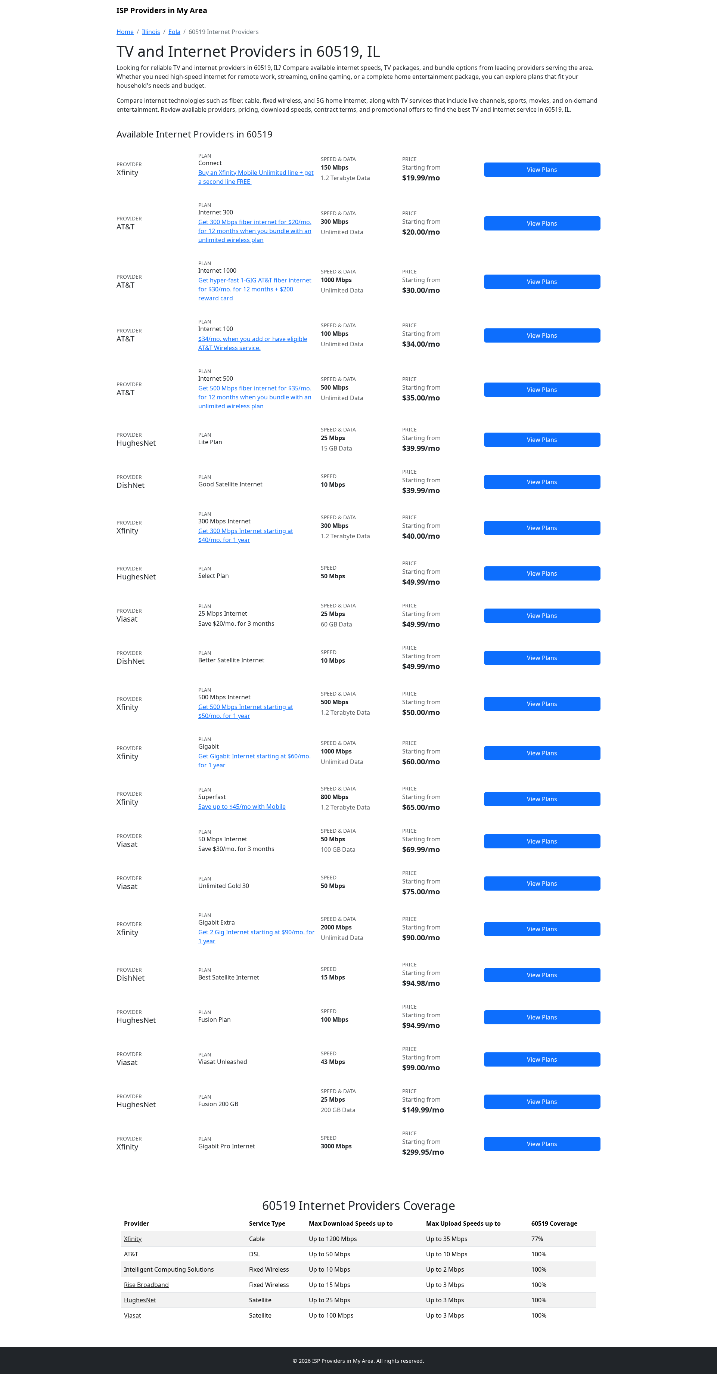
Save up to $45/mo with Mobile (242, 806)
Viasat (132, 1315)
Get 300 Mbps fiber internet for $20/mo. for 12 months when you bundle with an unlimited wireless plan (254, 231)
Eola (174, 32)
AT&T (131, 1254)
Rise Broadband (146, 1285)
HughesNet (140, 1300)
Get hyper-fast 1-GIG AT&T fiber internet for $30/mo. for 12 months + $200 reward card (254, 289)
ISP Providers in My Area (162, 10)
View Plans (542, 169)
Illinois (151, 32)
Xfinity (133, 1239)
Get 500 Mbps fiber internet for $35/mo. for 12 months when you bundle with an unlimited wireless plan (254, 397)
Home (125, 32)
